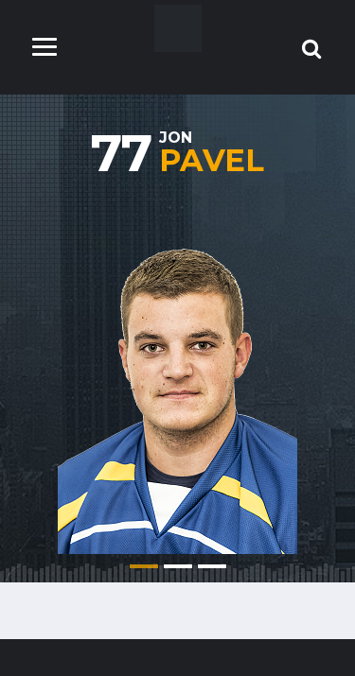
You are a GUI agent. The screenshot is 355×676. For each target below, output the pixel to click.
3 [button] (212, 566)
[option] (177, 374)
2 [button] (178, 566)
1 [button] (144, 566)
